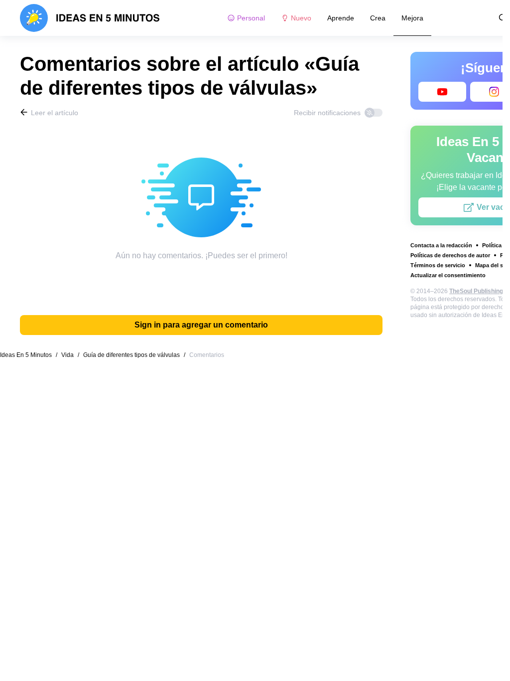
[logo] (90, 18)
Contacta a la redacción (441, 245)
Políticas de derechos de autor (450, 255)
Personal (251, 18)
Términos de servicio (437, 265)
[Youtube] (442, 92)
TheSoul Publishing (476, 291)
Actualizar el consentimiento (448, 275)
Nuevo (301, 18)
